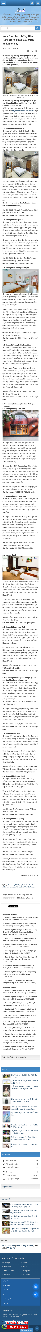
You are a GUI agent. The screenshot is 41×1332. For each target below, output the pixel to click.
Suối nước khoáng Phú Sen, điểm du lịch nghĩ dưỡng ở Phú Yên (24, 1138)
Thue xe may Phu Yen (24, 1245)
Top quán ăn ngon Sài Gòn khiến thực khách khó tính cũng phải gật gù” (24, 1223)
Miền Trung (6, 1285)
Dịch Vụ (5, 1303)
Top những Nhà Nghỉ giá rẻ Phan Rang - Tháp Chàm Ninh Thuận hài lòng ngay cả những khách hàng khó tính (20, 932)
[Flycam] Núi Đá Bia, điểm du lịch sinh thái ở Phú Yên (24, 1081)
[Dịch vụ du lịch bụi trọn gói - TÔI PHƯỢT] (20, 10)
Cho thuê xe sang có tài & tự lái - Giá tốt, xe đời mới (23, 1211)
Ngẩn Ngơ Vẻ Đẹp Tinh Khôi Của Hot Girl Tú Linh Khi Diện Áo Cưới (24, 1087)
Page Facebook (7, 1186)
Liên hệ (25, 1266)
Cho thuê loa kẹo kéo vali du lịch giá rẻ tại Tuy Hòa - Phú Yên (24, 1100)
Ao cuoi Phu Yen (8, 1245)
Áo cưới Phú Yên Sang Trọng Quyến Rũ (24, 1145)
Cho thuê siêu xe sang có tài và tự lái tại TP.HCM (23, 1217)
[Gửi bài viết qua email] (28, 50)
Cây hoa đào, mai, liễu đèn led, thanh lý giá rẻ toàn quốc (24, 1132)
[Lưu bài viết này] (37, 50)
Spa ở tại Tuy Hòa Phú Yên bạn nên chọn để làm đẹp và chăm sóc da (24, 1108)
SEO (4, 1294)
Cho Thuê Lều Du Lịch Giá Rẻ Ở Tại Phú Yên (24, 1076)
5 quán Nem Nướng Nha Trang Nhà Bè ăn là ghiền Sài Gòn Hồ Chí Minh (24, 1229)
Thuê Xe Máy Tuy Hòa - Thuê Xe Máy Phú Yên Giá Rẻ (24, 1126)
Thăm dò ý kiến (8, 1271)
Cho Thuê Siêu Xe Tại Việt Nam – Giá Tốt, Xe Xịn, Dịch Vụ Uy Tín (24, 1205)
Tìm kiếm (6, 1275)
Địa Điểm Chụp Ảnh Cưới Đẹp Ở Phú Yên (24, 1113)
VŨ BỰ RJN (11, 1248)
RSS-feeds (26, 1275)
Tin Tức (25, 1262)
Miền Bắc (6, 1281)
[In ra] (32, 50)
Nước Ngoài (7, 1299)
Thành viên (7, 1266)
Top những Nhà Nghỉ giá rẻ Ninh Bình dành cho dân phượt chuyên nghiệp (19, 924)
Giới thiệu (6, 1262)
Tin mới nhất (5, 1199)
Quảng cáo (26, 1271)
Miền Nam (6, 1290)
